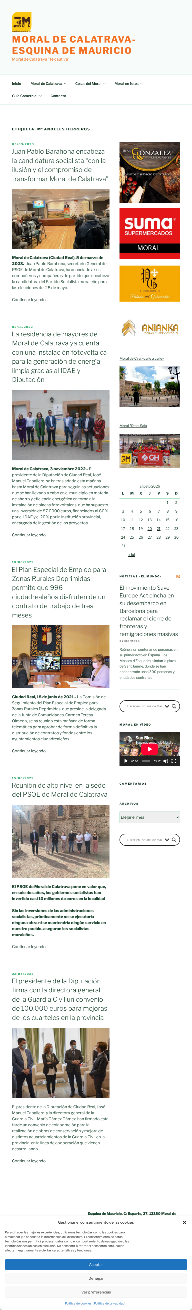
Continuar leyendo (29, 299)
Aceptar (96, 1264)
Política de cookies (78, 1303)
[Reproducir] (126, 761)
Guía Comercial (25, 96)
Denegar (96, 1278)
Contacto (58, 96)
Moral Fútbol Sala (133, 425)
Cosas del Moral (88, 83)
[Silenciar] (165, 761)
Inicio (16, 83)
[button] (184, 1222)
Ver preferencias (96, 1292)
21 (158, 528)
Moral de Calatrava (46, 83)
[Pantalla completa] (173, 761)
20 (150, 528)
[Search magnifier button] (174, 706)
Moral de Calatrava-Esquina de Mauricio (74, 45)
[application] (150, 749)
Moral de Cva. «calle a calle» (142, 358)
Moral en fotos (126, 83)
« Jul (131, 554)
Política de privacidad (109, 1303)
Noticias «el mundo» (141, 576)
